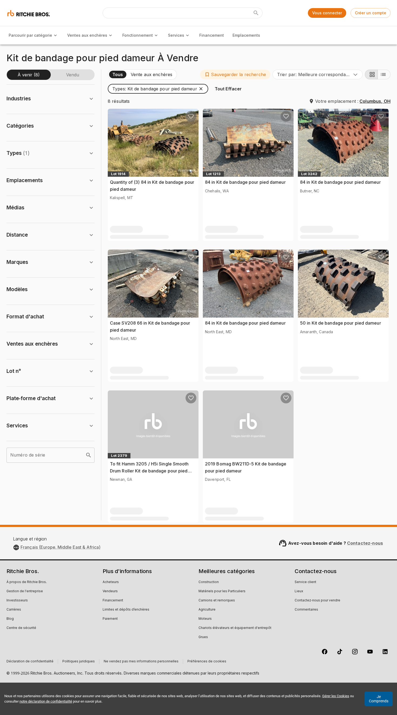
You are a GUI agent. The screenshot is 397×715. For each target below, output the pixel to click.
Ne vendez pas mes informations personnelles (141, 661)
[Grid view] (371, 74)
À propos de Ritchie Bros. (26, 582)
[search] (88, 455)
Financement (211, 35)
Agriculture (207, 609)
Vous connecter (327, 13)
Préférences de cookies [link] (206, 661)
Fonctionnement (137, 35)
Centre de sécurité (21, 628)
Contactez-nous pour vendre (317, 600)
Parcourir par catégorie (30, 35)
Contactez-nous (365, 543)
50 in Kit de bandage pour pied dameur (340, 323)
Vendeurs (110, 591)
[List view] (384, 74)
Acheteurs (111, 582)
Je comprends (378, 698)
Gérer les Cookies (335, 696)
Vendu (72, 74)
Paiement (110, 619)
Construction (208, 582)
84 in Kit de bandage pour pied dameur (245, 182)
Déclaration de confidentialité (29, 661)
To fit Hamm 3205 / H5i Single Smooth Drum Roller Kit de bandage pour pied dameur (149, 470)
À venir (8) (29, 74)
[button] (235, 74)
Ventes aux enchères (87, 35)
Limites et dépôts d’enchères (126, 609)
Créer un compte (370, 13)
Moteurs (205, 619)
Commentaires (306, 609)
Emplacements (246, 35)
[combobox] (317, 74)
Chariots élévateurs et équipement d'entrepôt (234, 628)
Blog (10, 619)
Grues (203, 637)
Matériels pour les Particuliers (221, 591)
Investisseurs (17, 600)
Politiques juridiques (78, 661)
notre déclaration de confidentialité (45, 701)
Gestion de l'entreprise (24, 591)
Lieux (299, 591)
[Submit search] (256, 13)
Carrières (13, 609)
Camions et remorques (216, 600)
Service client (305, 582)
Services (176, 35)
